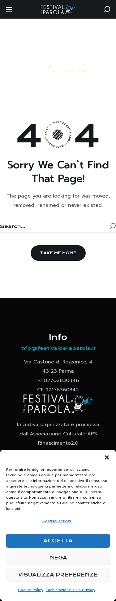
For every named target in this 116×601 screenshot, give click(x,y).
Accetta (58, 541)
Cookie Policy (30, 590)
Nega (58, 558)
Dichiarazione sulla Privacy (70, 590)
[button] (107, 457)
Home (36, 66)
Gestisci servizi (56, 521)
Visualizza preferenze (58, 575)
